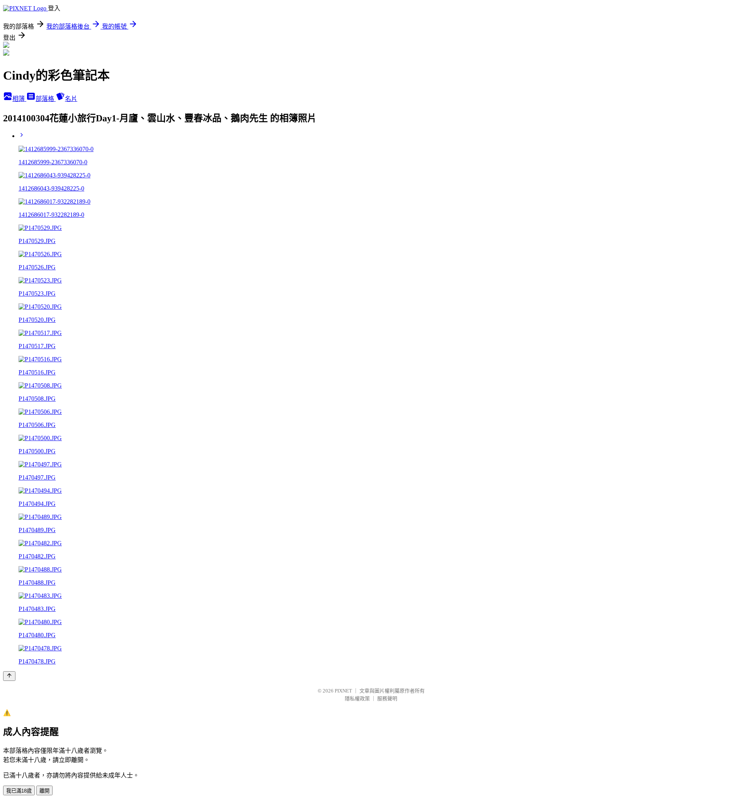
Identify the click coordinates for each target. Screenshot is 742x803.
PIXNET (343, 691)
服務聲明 (387, 698)
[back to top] (9, 676)
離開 (44, 791)
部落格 (46, 98)
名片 (71, 98)
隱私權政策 (357, 698)
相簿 (19, 98)
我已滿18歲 (19, 791)
